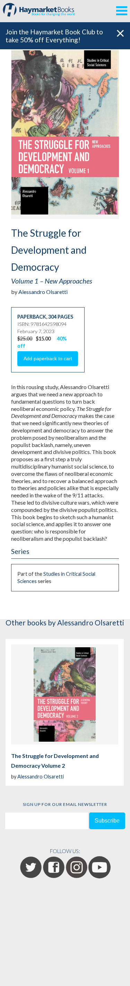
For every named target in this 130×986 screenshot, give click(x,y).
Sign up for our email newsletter (65, 804)
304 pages (60, 317)
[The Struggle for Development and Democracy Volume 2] (64, 694)
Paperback (31, 317)
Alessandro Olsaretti (43, 291)
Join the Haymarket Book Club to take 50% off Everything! (54, 36)
